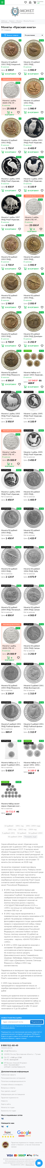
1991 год (19, 826)
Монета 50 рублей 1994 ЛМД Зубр (32, 570)
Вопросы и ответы (8, 1088)
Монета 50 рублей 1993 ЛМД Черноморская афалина (9, 335)
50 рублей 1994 (15, 836)
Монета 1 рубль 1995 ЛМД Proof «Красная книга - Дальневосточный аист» (10, 180)
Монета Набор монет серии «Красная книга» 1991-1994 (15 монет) (11, 805)
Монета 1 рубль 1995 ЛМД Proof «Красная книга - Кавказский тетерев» (33, 180)
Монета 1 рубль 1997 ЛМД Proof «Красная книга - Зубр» (10, 218)
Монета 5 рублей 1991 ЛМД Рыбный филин (11, 725)
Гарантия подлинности (9, 1098)
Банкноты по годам (8, 1111)
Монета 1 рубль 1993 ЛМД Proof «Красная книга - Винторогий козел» (10, 414)
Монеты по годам (7, 1107)
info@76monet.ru (10, 1051)
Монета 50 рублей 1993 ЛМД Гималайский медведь (11, 258)
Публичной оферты (8, 1028)
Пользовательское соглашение (13, 1078)
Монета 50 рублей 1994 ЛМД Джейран (33, 335)
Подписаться (36, 1022)
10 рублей (8, 826)
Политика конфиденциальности (13, 1081)
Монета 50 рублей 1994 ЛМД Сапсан (32, 608)
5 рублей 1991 (8, 833)
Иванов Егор (30, 1165)
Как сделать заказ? (8, 1091)
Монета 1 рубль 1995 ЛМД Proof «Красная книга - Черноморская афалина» (11, 493)
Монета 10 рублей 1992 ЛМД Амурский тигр (10, 63)
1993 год (22, 829)
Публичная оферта (8, 1075)
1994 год (32, 829)
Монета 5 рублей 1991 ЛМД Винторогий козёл (34, 686)
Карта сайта (6, 1104)
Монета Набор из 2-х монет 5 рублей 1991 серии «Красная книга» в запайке (11, 763)
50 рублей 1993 (35, 833)
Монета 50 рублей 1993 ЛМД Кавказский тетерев (10, 296)
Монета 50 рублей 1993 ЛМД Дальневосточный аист (34, 258)
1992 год (12, 829)
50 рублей (21, 833)
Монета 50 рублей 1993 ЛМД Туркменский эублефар (32, 296)
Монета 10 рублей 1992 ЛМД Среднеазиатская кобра (32, 101)
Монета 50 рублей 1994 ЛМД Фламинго (10, 373)
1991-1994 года (33, 826)
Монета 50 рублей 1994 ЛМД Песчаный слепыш (10, 608)
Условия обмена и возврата (11, 1084)
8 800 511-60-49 (9, 1045)
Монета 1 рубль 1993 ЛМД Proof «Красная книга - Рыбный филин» (33, 141)
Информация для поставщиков (13, 1094)
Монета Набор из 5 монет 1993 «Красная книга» (33, 373)
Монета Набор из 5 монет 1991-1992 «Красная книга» (32, 763)
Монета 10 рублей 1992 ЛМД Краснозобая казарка (33, 63)
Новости (4, 1101)
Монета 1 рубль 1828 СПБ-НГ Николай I (9, 101)
